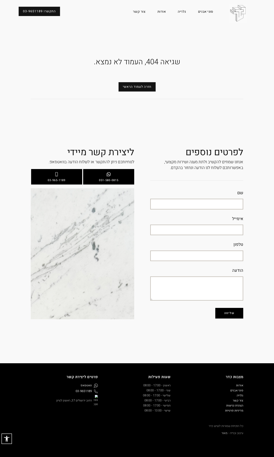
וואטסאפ (86, 385)
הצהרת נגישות (234, 405)
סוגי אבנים (205, 11)
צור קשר (139, 11)
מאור (224, 433)
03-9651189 (84, 391)
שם (240, 193)
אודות (162, 11)
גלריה (182, 11)
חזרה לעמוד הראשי (137, 86)
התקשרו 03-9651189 (39, 11)
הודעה (237, 270)
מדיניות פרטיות (234, 410)
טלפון (238, 245)
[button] (6, 439)
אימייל (237, 219)
